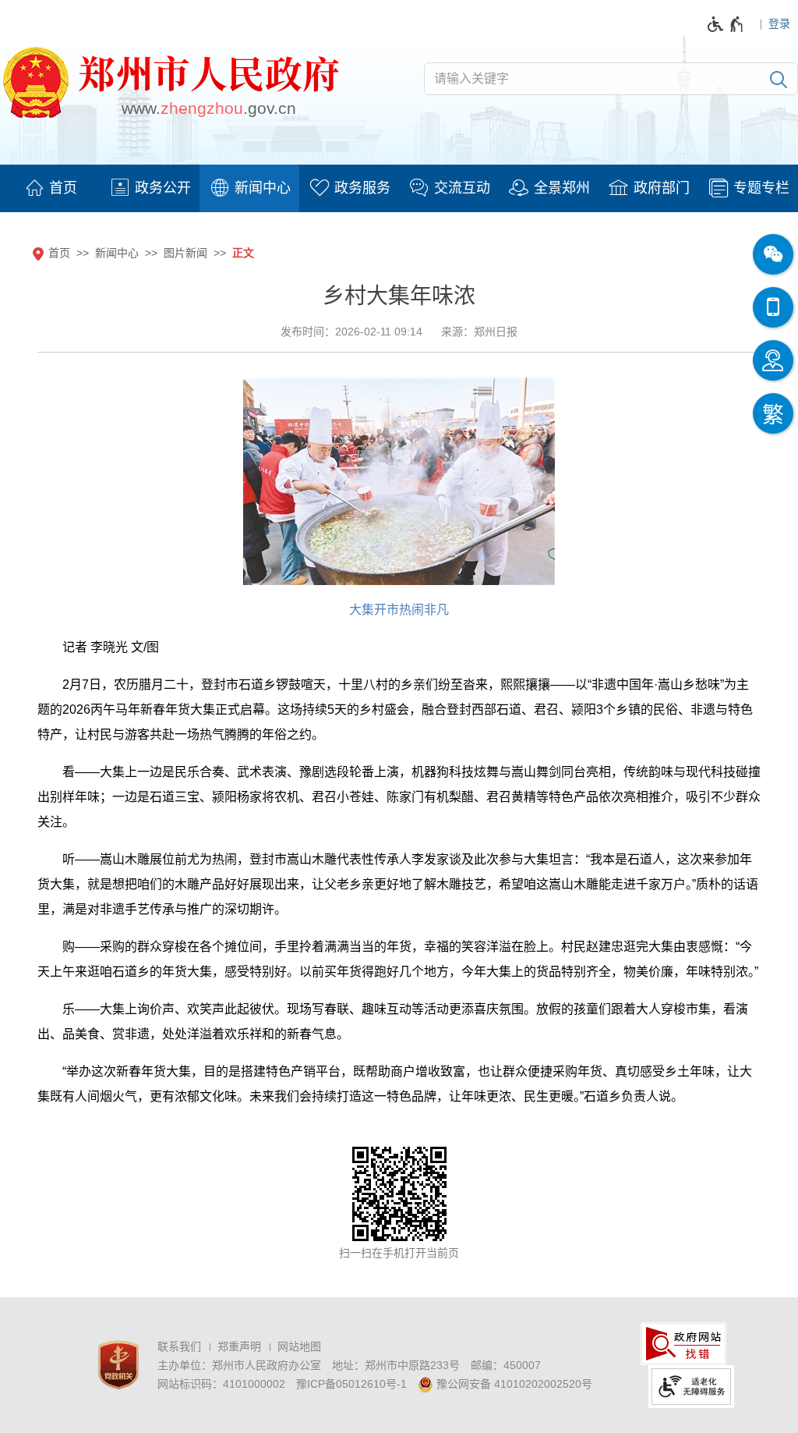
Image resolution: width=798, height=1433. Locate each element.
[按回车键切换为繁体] (773, 413)
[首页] (50, 188)
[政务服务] (349, 188)
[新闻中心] (249, 188)
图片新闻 (185, 253)
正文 (243, 253)
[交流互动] (449, 188)
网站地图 (299, 1346)
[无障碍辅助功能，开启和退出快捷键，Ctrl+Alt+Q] (726, 24)
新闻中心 (117, 253)
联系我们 (179, 1346)
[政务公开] (150, 188)
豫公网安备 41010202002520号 (512, 1384)
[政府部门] (648, 188)
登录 (779, 23)
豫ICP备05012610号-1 (351, 1384)
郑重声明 (239, 1346)
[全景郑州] (548, 188)
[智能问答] (773, 360)
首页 (59, 253)
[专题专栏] (748, 188)
